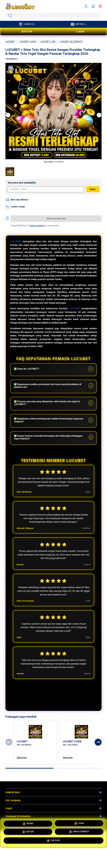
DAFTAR (26, 31)
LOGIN (80, 31)
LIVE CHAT (55, 841)
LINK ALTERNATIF (81, 832)
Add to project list (56, 218)
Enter (93, 189)
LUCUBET (15, 241)
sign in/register (37, 225)
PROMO (29, 823)
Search (9, 16)
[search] (53, 16)
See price (22, 757)
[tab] (29, 768)
